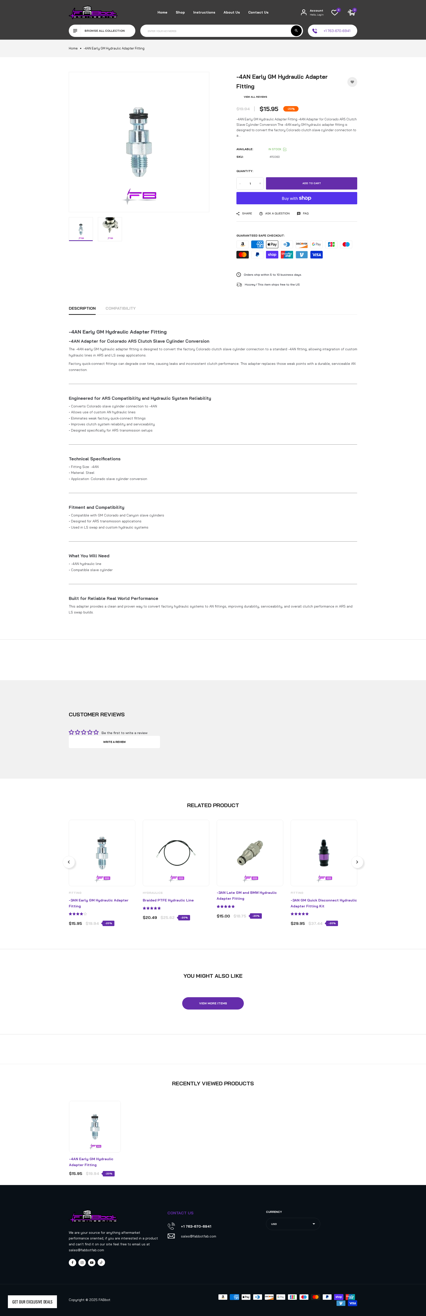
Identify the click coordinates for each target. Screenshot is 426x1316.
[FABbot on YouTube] (91, 1262)
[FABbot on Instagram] (82, 1262)
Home (162, 12)
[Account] (303, 12)
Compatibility (121, 308)
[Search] (296, 30)
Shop (180, 12)
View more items (213, 1003)
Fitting (75, 893)
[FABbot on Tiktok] (101, 1262)
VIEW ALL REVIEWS (255, 96)
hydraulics (153, 893)
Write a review (114, 742)
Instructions (204, 12)
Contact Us (258, 12)
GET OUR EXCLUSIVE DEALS (32, 1302)
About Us (232, 12)
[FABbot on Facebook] (72, 1262)
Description (82, 308)
